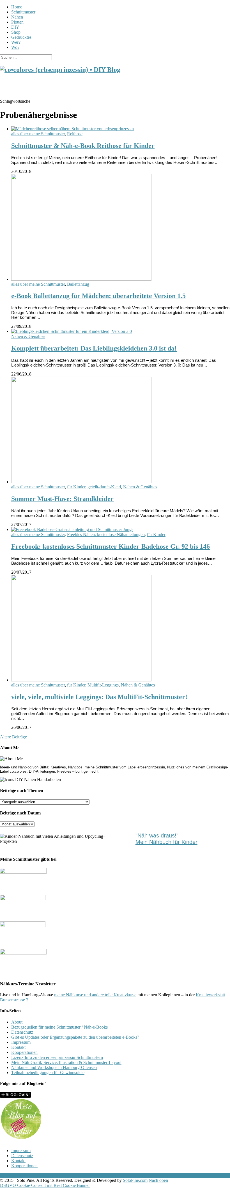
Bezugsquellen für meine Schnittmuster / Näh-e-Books (59, 1027)
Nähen (17, 17)
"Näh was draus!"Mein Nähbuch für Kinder (166, 838)
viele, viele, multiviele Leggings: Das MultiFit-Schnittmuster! (99, 697)
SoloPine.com (135, 1180)
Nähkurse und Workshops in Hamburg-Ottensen (54, 1067)
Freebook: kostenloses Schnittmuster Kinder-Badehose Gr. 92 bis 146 (110, 546)
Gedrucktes (21, 37)
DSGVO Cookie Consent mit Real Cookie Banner (45, 1185)
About (16, 1022)
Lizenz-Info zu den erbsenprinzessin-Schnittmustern (57, 1057)
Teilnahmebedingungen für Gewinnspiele (47, 1072)
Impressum (21, 1042)
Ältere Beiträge (13, 736)
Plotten (17, 22)
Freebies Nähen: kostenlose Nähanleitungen (106, 534)
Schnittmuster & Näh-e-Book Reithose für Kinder (83, 145)
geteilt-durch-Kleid (104, 486)
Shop (15, 32)
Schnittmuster (23, 12)
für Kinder (76, 486)
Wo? (15, 47)
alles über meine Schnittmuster (38, 133)
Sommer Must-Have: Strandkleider (62, 498)
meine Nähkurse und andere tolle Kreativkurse (95, 994)
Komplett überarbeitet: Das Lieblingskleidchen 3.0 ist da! (94, 348)
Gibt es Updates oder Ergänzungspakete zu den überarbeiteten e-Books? (75, 1037)
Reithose (74, 133)
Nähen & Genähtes (28, 336)
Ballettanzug (78, 284)
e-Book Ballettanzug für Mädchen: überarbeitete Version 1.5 (98, 295)
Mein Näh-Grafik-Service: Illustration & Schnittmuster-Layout (66, 1062)
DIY (15, 27)
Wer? (15, 42)
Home (16, 6)
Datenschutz (22, 1032)
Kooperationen (24, 1052)
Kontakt (18, 1047)
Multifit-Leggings (103, 685)
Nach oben (158, 1180)
